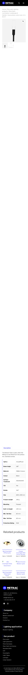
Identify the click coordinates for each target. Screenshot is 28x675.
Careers (5, 618)
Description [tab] (7, 448)
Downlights (6, 653)
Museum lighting (8, 630)
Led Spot (5, 657)
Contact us (6, 620)
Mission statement (8, 615)
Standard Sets (7, 648)
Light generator (7, 641)
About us (5, 613)
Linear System (7, 660)
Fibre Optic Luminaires (8, 12)
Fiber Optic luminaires (9, 646)
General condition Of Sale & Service (14, 671)
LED (4, 651)
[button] (19, 2)
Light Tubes (6, 655)
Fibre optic (6, 639)
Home (4, 9)
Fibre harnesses (7, 644)
